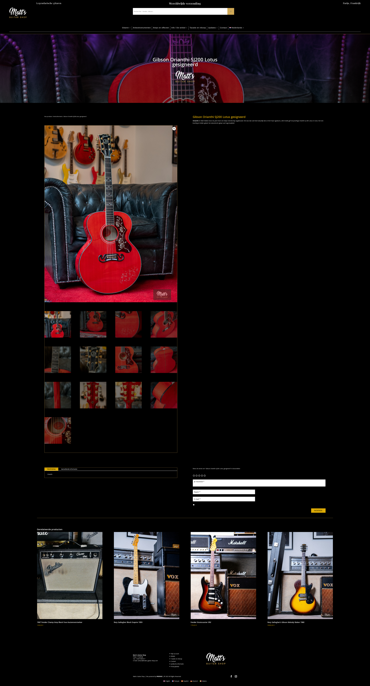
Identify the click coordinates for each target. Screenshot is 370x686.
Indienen (318, 510)
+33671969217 (140, 659)
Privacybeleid (175, 666)
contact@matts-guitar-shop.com (147, 661)
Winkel (173, 656)
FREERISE (159, 676)
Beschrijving (51, 469)
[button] (174, 128)
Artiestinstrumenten (142, 28)
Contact (223, 28)
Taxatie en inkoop (198, 28)
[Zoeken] (230, 11)
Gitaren (125, 28)
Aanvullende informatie (69, 469)
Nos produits (48, 116)
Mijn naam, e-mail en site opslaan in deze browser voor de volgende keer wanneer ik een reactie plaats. (227, 505)
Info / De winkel (178, 28)
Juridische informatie (177, 664)
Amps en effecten (161, 28)
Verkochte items (57, 116)
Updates (212, 28)
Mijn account (175, 654)
